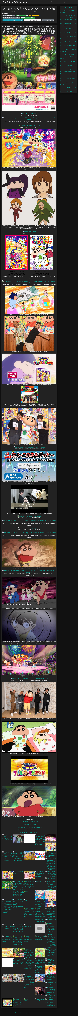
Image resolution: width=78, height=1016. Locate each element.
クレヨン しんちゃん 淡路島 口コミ (33, 20)
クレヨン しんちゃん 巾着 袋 (67, 54)
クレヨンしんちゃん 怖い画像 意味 (68, 37)
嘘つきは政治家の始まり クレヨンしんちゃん (68, 24)
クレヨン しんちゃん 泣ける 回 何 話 (11, 17)
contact (57, 2)
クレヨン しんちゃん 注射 (35, 15)
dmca (52, 2)
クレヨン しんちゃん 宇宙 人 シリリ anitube (29, 830)
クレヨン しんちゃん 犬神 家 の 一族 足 (68, 83)
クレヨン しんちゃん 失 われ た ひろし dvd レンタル (29, 827)
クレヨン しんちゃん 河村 (9, 15)
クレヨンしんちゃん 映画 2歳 (67, 15)
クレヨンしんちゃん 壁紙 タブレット (68, 46)
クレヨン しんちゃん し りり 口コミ (68, 41)
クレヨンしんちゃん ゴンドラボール (68, 88)
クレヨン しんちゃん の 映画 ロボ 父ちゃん (68, 50)
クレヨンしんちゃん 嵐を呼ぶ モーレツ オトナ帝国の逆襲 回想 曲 (68, 71)
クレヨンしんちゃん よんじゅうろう (68, 33)
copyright (72, 2)
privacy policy (65, 2)
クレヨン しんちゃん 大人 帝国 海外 (29, 821)
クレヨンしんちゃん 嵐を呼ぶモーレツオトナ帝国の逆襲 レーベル (68, 19)
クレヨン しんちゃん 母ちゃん (28, 17)
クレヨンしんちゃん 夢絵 (66, 91)
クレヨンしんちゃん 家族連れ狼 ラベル (68, 57)
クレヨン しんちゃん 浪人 (48, 20)
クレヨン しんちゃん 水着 (22, 15)
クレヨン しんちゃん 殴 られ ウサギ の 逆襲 (13, 20)
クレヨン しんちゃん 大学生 (29, 824)
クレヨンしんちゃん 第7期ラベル (67, 79)
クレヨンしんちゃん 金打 (66, 76)
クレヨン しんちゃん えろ (14, 2)
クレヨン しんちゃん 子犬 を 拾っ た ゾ (29, 832)
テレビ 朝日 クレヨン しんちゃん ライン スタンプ (67, 11)
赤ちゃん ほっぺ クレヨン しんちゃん (67, 62)
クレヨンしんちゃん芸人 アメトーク (68, 66)
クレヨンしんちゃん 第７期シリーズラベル (68, 28)
